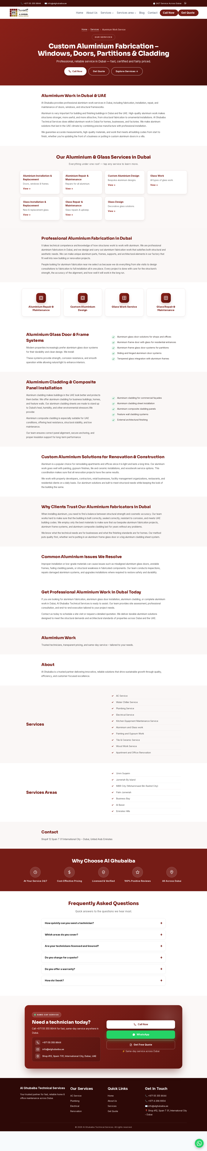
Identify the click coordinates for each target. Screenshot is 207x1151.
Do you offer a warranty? (60, 969)
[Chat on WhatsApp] (185, 3)
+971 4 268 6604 (157, 1101)
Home (79, 12)
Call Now (168, 12)
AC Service (76, 1095)
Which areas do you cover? (61, 934)
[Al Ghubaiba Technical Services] (19, 12)
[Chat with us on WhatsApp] (199, 1143)
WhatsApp (143, 1034)
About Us (91, 12)
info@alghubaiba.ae (53, 1049)
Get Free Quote (143, 1044)
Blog (142, 12)
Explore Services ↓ (127, 71)
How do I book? (54, 980)
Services (94, 29)
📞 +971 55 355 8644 (31, 3)
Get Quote (188, 12)
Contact (152, 12)
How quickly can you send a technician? (69, 923)
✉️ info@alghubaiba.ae (56, 3)
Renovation (76, 1111)
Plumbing (74, 1101)
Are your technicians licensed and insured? (72, 946)
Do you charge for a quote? (61, 957)
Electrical (74, 1106)
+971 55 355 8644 (51, 1042)
